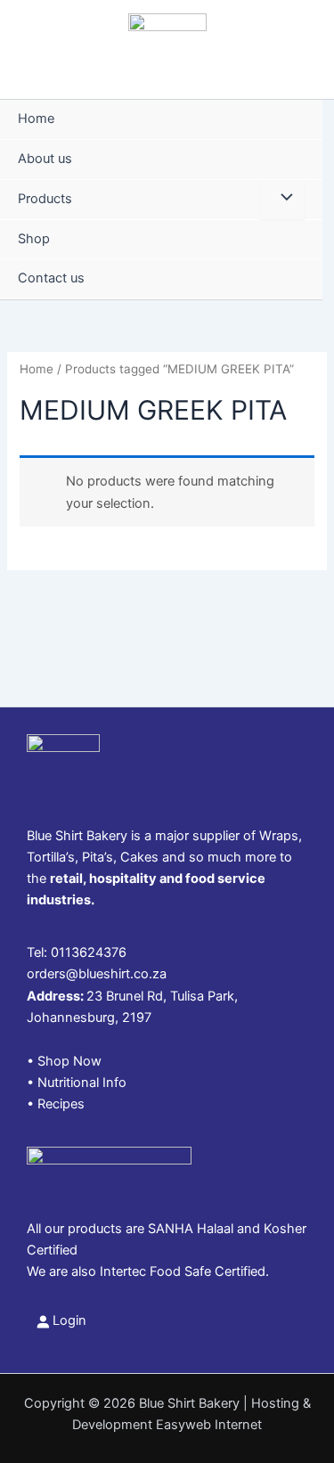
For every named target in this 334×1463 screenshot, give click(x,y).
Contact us (51, 278)
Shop (34, 239)
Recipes (61, 1104)
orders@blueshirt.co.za (97, 974)
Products (45, 199)
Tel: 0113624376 (76, 952)
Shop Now (69, 1061)
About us (45, 159)
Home (36, 118)
